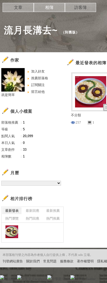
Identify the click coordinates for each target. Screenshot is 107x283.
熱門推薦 (53, 218)
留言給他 (38, 92)
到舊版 (70, 32)
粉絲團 (10, 279)
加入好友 (38, 71)
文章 (18, 7)
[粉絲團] (2, 277)
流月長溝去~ (31, 30)
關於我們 (33, 261)
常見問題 (50, 261)
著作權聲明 (85, 261)
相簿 (49, 7)
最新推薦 (53, 211)
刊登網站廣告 (13, 261)
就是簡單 (8, 95)
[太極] (11, 231)
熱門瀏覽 (12, 218)
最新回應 (32, 211)
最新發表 (12, 211)
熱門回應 (32, 218)
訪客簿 (80, 7)
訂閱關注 (38, 85)
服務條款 (66, 261)
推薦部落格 (39, 78)
